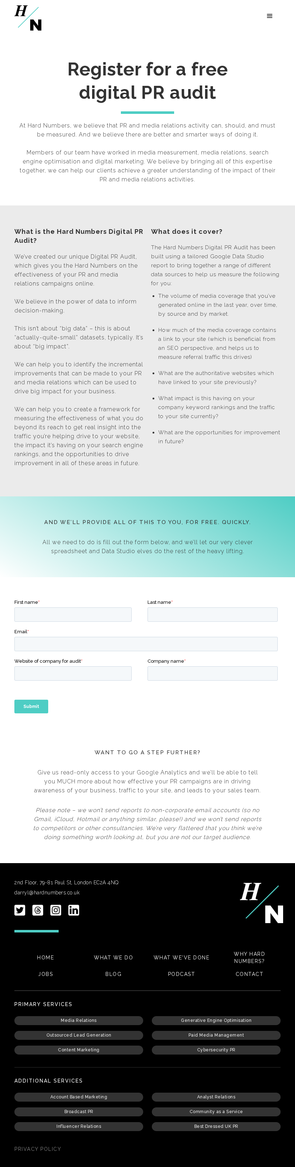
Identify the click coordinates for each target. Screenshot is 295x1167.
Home (45, 957)
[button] (270, 16)
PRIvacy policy (37, 1149)
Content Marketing (79, 1049)
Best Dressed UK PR (216, 1126)
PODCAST (181, 974)
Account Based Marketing (79, 1096)
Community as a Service (216, 1111)
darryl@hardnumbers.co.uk (47, 892)
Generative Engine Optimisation (216, 1020)
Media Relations (79, 1020)
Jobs (45, 974)
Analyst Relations (216, 1096)
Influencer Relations (78, 1126)
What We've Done (182, 957)
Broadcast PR (79, 1111)
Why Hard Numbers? (249, 957)
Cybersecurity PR (216, 1049)
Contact (250, 974)
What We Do (113, 957)
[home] (27, 18)
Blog (113, 974)
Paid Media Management (216, 1035)
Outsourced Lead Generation (78, 1035)
